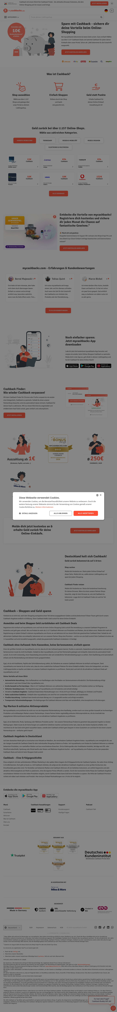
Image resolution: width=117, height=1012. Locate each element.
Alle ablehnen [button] (60, 513)
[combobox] (97, 495)
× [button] (100, 495)
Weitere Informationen (44, 507)
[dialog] (58, 506)
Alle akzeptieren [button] (86, 513)
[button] (28, 513)
